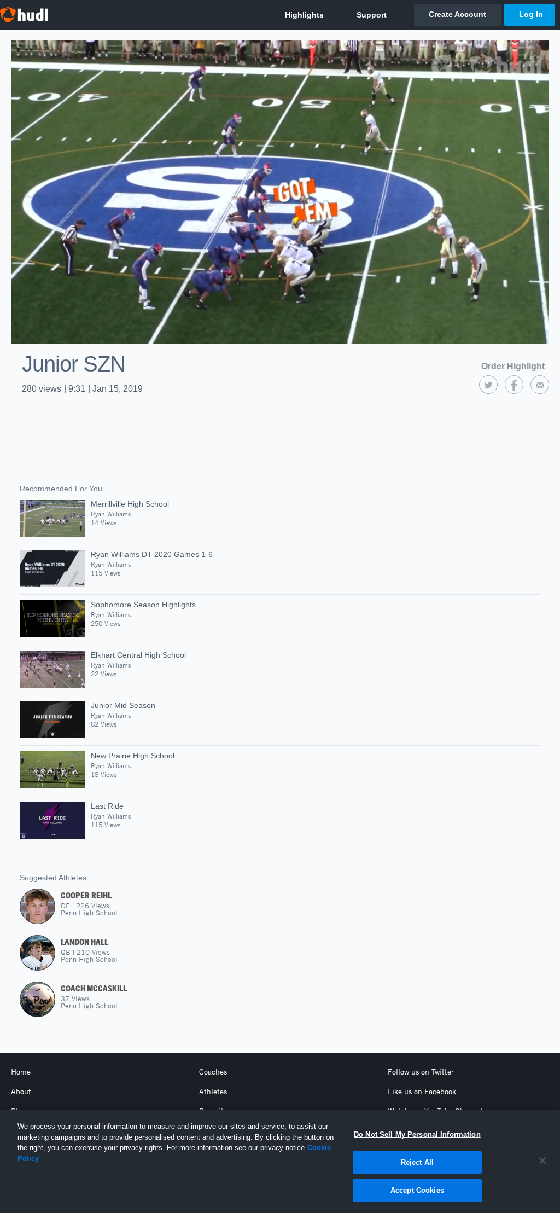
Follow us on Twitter (421, 1071)
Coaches (213, 1071)
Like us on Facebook (422, 1091)
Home (21, 1071)
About (21, 1091)
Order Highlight (513, 366)
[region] (280, 1161)
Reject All (417, 1162)
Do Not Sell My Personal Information (417, 1134)
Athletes (213, 1091)
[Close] (542, 1160)
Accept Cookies (417, 1190)
